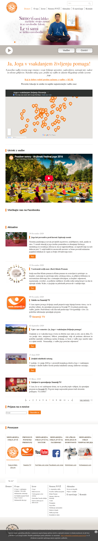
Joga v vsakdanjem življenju (11, 8)
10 (60, 400)
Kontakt (89, 8)
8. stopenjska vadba (54, 489)
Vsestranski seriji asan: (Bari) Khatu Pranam (49, 269)
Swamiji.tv (10, 50)
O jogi (33, 489)
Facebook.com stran (56, 465)
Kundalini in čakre (54, 515)
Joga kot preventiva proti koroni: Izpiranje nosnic (51, 237)
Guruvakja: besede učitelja (39, 498)
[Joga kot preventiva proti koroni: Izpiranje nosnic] (16, 239)
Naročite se (34, 412)
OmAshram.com (70, 465)
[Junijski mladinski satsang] (16, 358)
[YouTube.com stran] (42, 461)
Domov (27, 8)
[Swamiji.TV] (27, 461)
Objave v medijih (71, 491)
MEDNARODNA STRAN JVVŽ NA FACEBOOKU (56, 440)
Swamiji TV (38, 316)
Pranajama (52, 503)
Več (32, 256)
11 (64, 400)
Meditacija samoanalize (55, 508)
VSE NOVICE (85, 400)
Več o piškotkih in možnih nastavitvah (73, 535)
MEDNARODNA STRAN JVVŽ (13, 440)
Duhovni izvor (36, 491)
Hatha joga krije (53, 512)
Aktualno (66, 8)
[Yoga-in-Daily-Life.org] (13, 461)
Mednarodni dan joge (20, 500)
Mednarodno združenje (20, 493)
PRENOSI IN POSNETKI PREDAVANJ (27, 440)
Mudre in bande (53, 510)
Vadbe (66, 50)
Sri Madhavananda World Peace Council (21, 497)
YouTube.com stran (42, 465)
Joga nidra (52, 505)
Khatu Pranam (53, 494)
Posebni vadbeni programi (56, 491)
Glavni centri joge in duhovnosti (37, 501)
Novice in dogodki (72, 489)
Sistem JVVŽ (54, 8)
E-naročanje (78, 8)
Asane (51, 500)
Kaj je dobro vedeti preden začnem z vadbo (45, 79)
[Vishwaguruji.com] (85, 461)
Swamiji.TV (42, 389)
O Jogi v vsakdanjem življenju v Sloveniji (20, 490)
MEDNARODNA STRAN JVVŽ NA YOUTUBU (41, 440)
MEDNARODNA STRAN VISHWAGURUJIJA (85, 440)
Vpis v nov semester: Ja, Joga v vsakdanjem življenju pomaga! (56, 329)
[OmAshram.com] (71, 461)
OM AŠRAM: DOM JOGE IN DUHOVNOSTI (70, 440)
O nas (36, 8)
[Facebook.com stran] (56, 461)
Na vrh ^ (11, 481)
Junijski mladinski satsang (41, 358)
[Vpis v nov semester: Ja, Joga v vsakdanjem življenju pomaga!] (16, 329)
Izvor (43, 8)
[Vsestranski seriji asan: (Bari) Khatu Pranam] (16, 274)
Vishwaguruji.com (85, 465)
